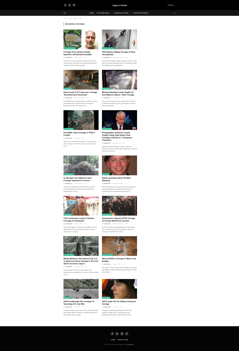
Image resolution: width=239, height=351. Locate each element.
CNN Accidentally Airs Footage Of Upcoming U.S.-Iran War (78, 302)
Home (91, 13)
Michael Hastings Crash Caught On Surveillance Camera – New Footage (118, 93)
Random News (68, 128)
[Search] (175, 13)
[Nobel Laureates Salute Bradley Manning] (119, 165)
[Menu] (64, 13)
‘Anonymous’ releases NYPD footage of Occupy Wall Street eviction (118, 219)
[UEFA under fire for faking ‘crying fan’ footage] (119, 289)
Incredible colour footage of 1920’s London (79, 133)
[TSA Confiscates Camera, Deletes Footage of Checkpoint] (81, 206)
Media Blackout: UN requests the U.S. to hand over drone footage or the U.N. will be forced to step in (80, 261)
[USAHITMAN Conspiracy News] (119, 5)
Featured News (69, 254)
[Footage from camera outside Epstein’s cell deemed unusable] (81, 39)
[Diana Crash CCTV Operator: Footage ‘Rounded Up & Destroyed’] (81, 80)
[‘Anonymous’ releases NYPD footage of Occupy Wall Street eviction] (119, 206)
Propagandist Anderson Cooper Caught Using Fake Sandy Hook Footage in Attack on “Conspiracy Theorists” (117, 136)
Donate (171, 5)
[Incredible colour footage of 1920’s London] (81, 120)
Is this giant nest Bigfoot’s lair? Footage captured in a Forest (77, 179)
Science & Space (107, 254)
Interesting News (140, 13)
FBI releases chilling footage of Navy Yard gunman (118, 53)
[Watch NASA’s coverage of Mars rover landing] (119, 246)
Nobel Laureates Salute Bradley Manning (116, 179)
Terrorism (67, 214)
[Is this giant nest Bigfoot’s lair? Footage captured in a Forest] (81, 165)
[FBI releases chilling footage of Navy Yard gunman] (119, 39)
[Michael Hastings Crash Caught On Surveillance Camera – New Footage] (119, 80)
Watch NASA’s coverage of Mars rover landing (119, 259)
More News (67, 88)
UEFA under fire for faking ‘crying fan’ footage (119, 302)
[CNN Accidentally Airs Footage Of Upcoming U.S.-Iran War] (81, 289)
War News (106, 174)
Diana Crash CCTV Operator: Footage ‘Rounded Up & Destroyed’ (80, 93)
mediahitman (68, 57)
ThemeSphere (130, 344)
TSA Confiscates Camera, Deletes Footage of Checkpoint (78, 219)
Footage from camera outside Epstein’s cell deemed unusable (77, 53)
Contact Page (122, 339)
